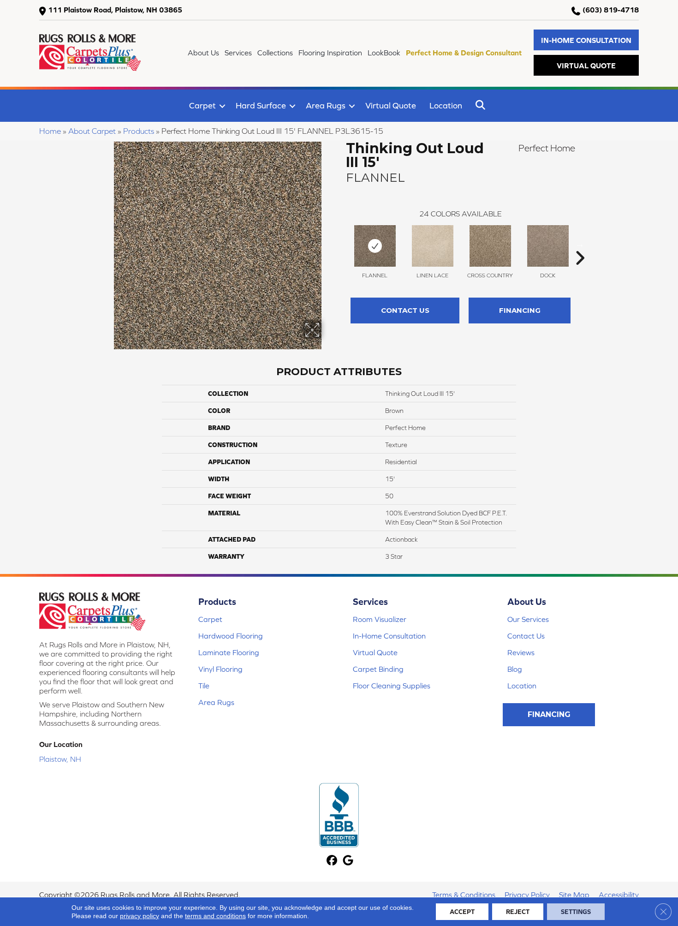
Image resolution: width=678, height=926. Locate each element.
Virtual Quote (390, 105)
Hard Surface (261, 105)
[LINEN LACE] (433, 246)
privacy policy (139, 916)
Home (50, 131)
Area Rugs (325, 105)
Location (445, 105)
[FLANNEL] (375, 246)
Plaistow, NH (60, 759)
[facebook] (332, 861)
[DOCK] (548, 246)
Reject (517, 911)
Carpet (202, 105)
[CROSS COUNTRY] (490, 246)
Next (580, 244)
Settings (576, 911)
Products (138, 131)
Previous (341, 244)
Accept (462, 911)
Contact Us (405, 310)
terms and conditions (215, 916)
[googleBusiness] (348, 861)
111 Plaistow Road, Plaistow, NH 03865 (115, 10)
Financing (520, 310)
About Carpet (92, 131)
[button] (586, 40)
